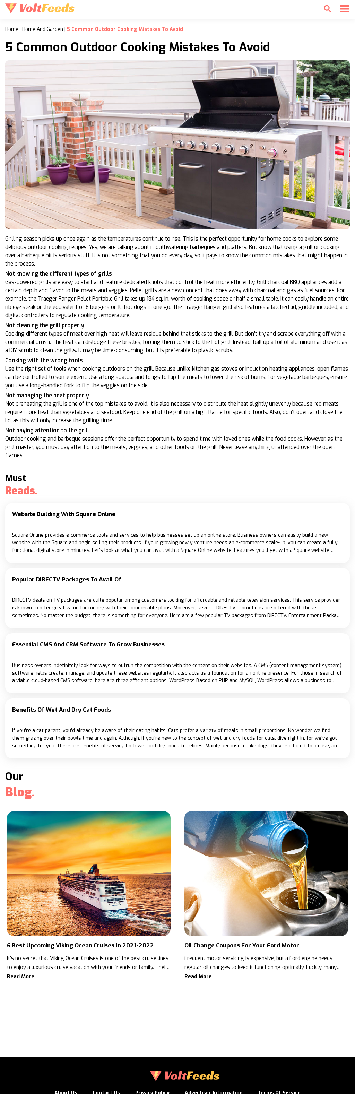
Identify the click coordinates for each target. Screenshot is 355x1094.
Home (11, 29)
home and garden (42, 29)
